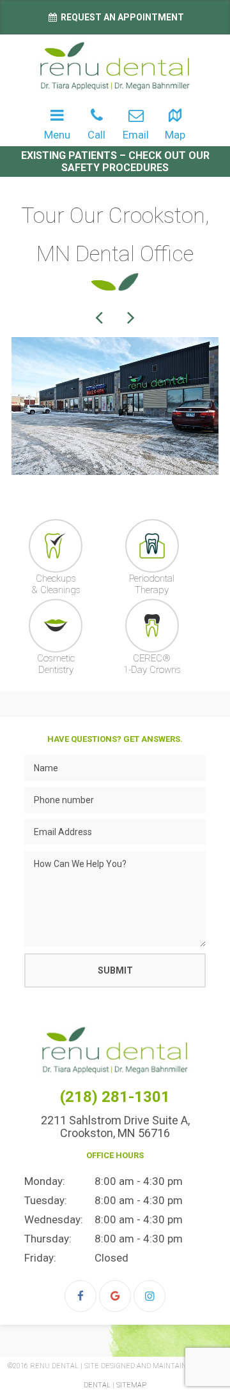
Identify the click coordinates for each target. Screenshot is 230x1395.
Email (136, 134)
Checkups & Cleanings (55, 584)
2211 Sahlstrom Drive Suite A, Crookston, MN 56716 (115, 1126)
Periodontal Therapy (151, 584)
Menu (57, 134)
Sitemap (131, 1385)
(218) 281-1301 (115, 1097)
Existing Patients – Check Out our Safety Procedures (115, 161)
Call (96, 134)
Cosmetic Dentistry (56, 663)
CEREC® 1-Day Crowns (152, 663)
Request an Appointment (121, 17)
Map (175, 134)
